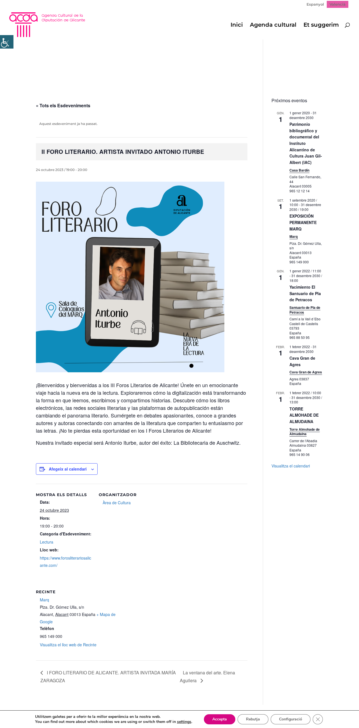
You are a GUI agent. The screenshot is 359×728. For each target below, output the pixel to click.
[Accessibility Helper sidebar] (6, 42)
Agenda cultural (273, 25)
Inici (237, 25)
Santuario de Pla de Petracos (304, 310)
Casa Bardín (299, 170)
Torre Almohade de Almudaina (304, 432)
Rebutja (253, 719)
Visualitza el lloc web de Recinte (68, 644)
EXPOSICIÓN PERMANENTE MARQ (303, 222)
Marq (44, 600)
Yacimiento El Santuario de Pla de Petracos (305, 293)
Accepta (219, 719)
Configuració (290, 719)
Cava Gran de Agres (305, 372)
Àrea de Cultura (117, 502)
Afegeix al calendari (68, 469)
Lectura (46, 542)
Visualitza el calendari (290, 466)
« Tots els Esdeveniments (63, 105)
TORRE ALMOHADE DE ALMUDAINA (304, 415)
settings (184, 721)
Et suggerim (321, 25)
